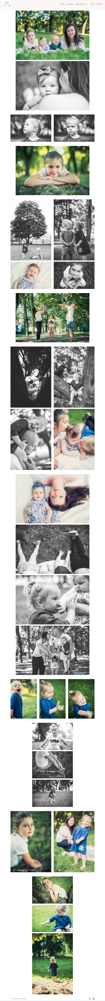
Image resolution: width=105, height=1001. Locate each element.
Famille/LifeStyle (81, 4)
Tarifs (93, 4)
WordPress (24, 998)
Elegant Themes (16, 998)
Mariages (70, 4)
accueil (62, 4)
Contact (99, 4)
